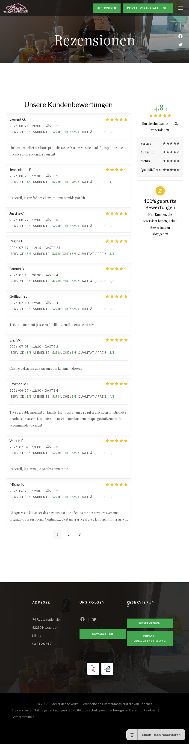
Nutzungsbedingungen (53, 711)
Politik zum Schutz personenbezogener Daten (108, 711)
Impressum (23, 711)
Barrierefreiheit (23, 717)
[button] (180, 8)
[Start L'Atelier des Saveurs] (15, 8)
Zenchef (146, 704)
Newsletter (102, 633)
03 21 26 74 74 (42, 644)
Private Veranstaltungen (148, 7)
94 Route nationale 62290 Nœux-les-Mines (46, 627)
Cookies (153, 711)
